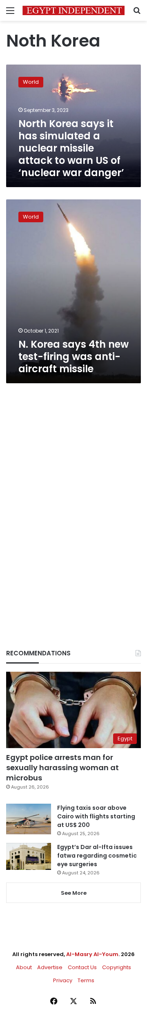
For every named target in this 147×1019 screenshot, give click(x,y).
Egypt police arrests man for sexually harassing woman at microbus (62, 767)
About (24, 967)
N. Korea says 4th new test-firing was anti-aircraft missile (73, 356)
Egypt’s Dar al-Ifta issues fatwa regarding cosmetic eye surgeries (97, 855)
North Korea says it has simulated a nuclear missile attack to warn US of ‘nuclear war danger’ (71, 148)
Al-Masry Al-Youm (92, 954)
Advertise (49, 967)
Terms (86, 980)
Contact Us (82, 967)
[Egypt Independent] (73, 10)
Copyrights (116, 967)
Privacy (62, 980)
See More (74, 893)
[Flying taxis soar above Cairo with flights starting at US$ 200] (28, 819)
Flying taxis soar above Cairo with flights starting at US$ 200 (96, 816)
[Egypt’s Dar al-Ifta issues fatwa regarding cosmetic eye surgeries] (28, 856)
